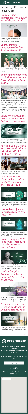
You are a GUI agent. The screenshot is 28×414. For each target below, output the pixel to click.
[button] (26, 2)
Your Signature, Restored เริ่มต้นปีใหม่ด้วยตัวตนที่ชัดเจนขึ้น (12, 47)
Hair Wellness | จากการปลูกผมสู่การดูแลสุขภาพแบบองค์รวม (13, 212)
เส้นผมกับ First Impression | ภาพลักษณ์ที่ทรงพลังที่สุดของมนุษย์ (14, 18)
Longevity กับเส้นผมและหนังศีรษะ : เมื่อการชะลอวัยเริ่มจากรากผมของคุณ (13, 118)
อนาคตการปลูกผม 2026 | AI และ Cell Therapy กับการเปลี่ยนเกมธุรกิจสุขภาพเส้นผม (14, 243)
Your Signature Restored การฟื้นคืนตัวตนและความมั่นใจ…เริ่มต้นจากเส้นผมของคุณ (14, 78)
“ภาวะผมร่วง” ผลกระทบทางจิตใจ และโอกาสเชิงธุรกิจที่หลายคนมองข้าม (13, 307)
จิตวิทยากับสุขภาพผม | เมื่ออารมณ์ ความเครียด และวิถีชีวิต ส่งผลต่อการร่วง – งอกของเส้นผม (13, 180)
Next (25, 334)
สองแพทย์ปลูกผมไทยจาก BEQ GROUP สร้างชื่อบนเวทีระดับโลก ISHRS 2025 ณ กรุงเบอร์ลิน (13, 149)
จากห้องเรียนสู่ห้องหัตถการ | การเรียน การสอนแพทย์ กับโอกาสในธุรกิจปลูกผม (12, 275)
